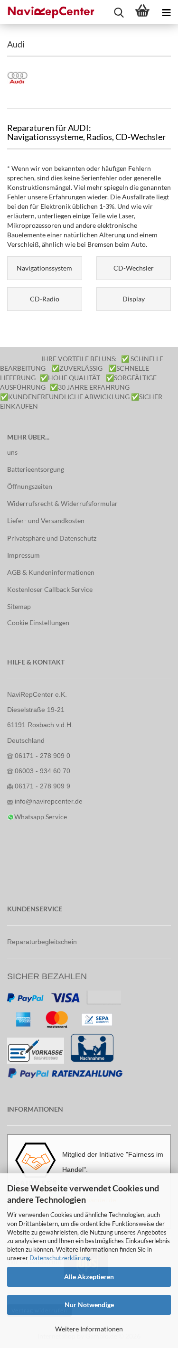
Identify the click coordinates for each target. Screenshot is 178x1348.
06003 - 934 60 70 (42, 771)
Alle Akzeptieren (89, 1277)
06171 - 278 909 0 (42, 755)
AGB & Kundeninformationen (50, 572)
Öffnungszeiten (29, 486)
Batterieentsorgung (35, 469)
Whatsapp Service (40, 817)
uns (12, 452)
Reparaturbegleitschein (42, 941)
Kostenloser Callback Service (50, 589)
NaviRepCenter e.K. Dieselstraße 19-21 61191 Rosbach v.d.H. (40, 710)
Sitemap (19, 606)
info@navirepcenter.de (49, 801)
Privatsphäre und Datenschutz (51, 538)
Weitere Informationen (89, 1329)
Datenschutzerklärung (59, 1258)
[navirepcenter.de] (47, 12)
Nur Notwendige (89, 1305)
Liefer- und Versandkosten (45, 520)
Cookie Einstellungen (38, 622)
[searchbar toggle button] (119, 12)
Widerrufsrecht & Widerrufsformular (62, 503)
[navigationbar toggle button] (166, 12)
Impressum (23, 555)
